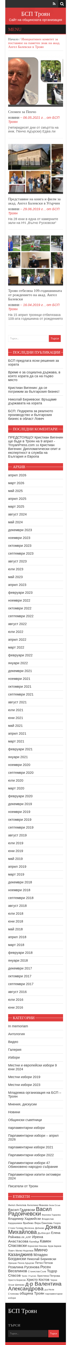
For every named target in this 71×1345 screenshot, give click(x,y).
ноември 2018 (19, 890)
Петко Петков (44, 1262)
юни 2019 (15, 851)
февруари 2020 (20, 796)
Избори (14, 1057)
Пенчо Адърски (26, 1263)
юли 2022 (15, 632)
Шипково (19, 1285)
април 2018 (17, 937)
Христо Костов (38, 1280)
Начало (13, 39)
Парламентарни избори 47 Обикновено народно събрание (33, 1165)
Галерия (14, 1050)
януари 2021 (18, 757)
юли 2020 (15, 780)
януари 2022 (18, 663)
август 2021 (17, 702)
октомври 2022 (19, 608)
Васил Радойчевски (30, 1211)
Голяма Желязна (25, 1228)
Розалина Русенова (23, 1267)
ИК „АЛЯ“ (26, 1237)
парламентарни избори (26, 1128)
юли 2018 (15, 913)
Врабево (28, 1223)
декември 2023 (20, 530)
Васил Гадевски (21, 1210)
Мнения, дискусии (22, 1104)
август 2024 (17, 514)
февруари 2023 (20, 593)
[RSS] (54, 4)
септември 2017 (21, 984)
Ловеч (11, 1250)
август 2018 (17, 906)
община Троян (32, 1293)
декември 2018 (20, 882)
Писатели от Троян (23, 1186)
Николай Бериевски (41, 1259)
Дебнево (39, 1228)
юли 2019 (15, 843)
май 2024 (15, 522)
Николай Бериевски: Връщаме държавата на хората (32, 401)
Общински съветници (25, 1120)
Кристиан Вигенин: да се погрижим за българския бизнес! (33, 389)
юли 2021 (15, 710)
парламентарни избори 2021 (30, 1147)
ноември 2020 (19, 765)
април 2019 (17, 866)
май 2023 (15, 577)
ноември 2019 (19, 812)
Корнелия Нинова (37, 1246)
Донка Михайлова (34, 1229)
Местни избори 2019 (24, 1077)
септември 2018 (21, 898)
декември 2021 (20, 671)
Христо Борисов (17, 1280)
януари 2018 (18, 960)
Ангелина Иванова (37, 1205)
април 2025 (17, 499)
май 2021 (15, 726)
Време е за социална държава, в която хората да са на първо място (34, 376)
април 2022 (17, 639)
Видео (13, 1042)
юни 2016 (15, 1007)
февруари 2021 (20, 749)
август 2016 (17, 992)
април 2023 (17, 585)
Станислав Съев (37, 1271)
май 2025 (15, 491)
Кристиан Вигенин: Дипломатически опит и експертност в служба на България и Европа (34, 450)
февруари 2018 (20, 953)
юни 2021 (15, 718)
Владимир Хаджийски (24, 1219)
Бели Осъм (54, 1205)
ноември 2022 (19, 600)
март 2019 (16, 874)
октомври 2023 (19, 546)
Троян (24, 1276)
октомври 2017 (19, 976)
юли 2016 (15, 1000)
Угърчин (32, 1276)
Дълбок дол (44, 1233)
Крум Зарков (54, 1246)
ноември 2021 (19, 679)
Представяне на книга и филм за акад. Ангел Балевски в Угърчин (34, 201)
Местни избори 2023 (24, 1085)
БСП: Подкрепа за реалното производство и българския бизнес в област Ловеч (30, 415)
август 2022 (17, 624)
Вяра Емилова (43, 1223)
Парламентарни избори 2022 (31, 1155)
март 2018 (16, 945)
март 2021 (16, 741)
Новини (13, 117)
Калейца (34, 1241)
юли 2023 (15, 569)
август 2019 (17, 835)
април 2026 (17, 475)
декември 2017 (20, 968)
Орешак (12, 1263)
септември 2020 (21, 773)
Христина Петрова (48, 1275)
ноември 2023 (19, 538)
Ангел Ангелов (17, 1205)
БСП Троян (35, 13)
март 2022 (16, 647)
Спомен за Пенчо (22, 112)
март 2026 (16, 483)
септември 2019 (21, 827)
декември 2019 (20, 804)
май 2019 (15, 859)
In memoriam (18, 1026)
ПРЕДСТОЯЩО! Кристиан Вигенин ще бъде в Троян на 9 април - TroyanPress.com (35, 441)
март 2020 (16, 788)
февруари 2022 (20, 655)
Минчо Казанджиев (28, 1252)
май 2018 (15, 929)
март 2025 (16, 506)
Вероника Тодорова (51, 1215)
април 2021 (17, 733)
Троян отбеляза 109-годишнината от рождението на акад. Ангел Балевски (35, 294)
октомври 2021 (19, 686)
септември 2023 (21, 553)
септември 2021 (21, 694)
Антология (16, 1034)
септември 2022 (21, 616)
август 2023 (17, 561)
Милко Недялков (24, 1250)
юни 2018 (15, 921)
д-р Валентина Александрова (35, 1286)
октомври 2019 (19, 820)
